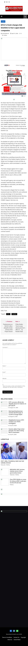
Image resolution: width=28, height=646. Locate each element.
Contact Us (16, 637)
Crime (3, 21)
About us (10, 639)
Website (4, 378)
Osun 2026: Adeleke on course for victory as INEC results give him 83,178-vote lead (18, 481)
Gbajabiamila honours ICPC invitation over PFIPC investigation (16, 421)
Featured (3, 464)
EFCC (8, 314)
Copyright (23, 637)
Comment (5, 347)
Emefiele (14, 314)
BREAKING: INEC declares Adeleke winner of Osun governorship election (17, 471)
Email (4, 372)
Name (4, 365)
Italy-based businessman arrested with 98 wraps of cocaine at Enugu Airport (16, 412)
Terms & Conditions (7, 637)
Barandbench (5, 33)
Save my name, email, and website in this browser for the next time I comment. (14, 386)
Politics (8, 464)
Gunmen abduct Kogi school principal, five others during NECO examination (16, 430)
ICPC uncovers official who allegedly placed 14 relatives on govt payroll (17, 403)
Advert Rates (17, 639)
